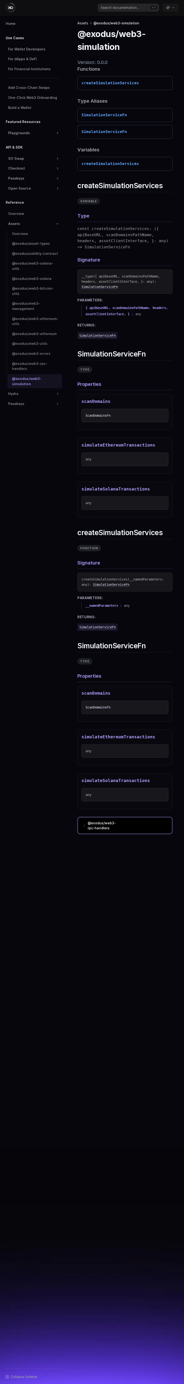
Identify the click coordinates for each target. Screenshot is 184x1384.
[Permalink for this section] (167, 185)
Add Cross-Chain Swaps (29, 87)
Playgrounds (19, 133)
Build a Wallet (19, 108)
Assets (14, 224)
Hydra (13, 394)
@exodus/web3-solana (32, 279)
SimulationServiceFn (99, 287)
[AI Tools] (170, 7)
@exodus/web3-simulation (26, 381)
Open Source (19, 188)
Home (11, 23)
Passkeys (16, 178)
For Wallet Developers (27, 49)
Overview (16, 214)
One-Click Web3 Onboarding (32, 98)
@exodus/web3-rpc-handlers (29, 366)
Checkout (16, 168)
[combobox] (128, 8)
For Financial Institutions (29, 69)
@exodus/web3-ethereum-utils (35, 321)
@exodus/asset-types (31, 243)
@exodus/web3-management (26, 306)
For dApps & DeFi (22, 59)
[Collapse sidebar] (21, 1376)
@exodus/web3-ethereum (34, 334)
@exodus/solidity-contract (35, 253)
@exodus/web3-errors (31, 353)
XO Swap (16, 158)
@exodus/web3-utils (29, 343)
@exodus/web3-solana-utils (32, 266)
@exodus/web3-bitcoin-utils (33, 291)
